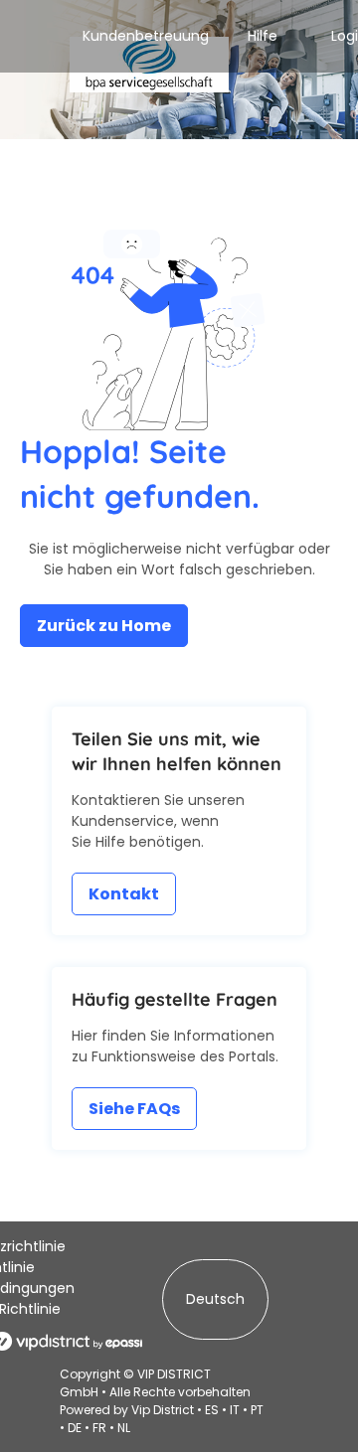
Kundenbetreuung (146, 36)
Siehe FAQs (134, 1108)
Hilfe (262, 36)
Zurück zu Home (104, 625)
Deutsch (215, 1299)
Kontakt (124, 894)
